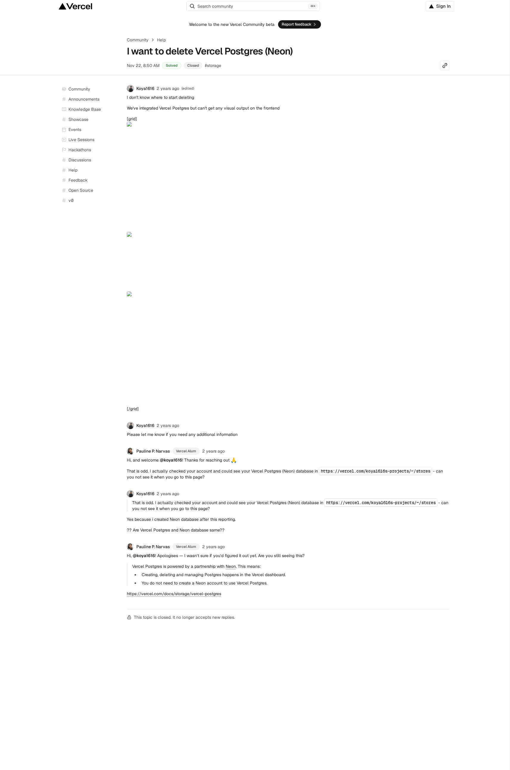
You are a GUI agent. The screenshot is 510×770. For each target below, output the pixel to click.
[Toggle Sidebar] (116, 140)
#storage (213, 65)
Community (138, 40)
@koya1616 (171, 460)
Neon (231, 566)
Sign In (443, 6)
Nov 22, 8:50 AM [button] (143, 65)
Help (161, 40)
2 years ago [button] (168, 88)
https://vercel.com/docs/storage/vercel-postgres (174, 593)
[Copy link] (445, 65)
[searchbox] (253, 6)
